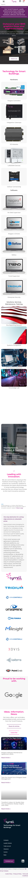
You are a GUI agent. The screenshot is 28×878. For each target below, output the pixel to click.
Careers (5, 852)
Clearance (6, 849)
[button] (3, 1)
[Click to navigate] (20, 1)
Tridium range (19, 508)
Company (6, 840)
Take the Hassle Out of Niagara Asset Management (13, 778)
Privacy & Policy (17, 874)
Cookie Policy (8, 874)
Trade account (7, 846)
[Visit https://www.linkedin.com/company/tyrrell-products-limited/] (22, 861)
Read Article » (6, 757)
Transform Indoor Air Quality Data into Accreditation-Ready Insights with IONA (12, 804)
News (5, 855)
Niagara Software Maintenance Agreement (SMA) (11, 753)
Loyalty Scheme (8, 843)
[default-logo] (14, 1)
